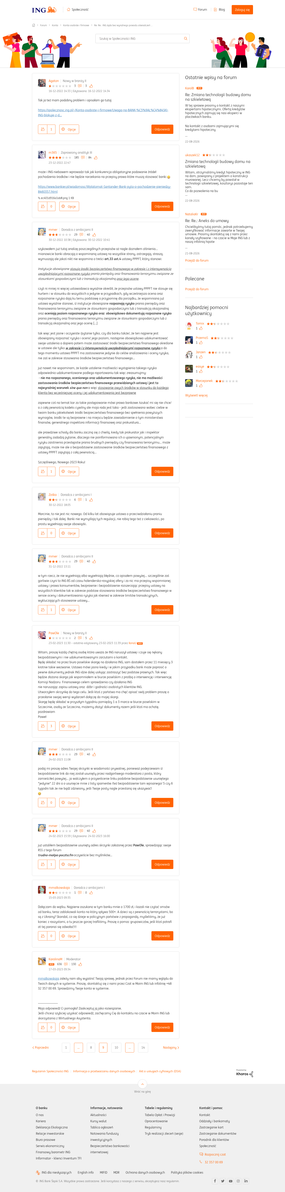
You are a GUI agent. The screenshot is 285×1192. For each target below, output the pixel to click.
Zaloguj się (242, 10)
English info (86, 1172)
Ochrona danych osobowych (145, 1172)
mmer (53, 230)
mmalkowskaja (59, 888)
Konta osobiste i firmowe (76, 25)
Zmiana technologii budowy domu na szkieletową (217, 164)
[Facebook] (215, 1181)
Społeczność (80, 9)
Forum (202, 9)
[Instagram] (238, 1181)
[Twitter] (223, 1181)
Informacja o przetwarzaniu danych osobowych (104, 1071)
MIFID (103, 1172)
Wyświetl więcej (196, 395)
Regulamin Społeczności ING (50, 1071)
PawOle (54, 633)
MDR (116, 1172)
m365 (53, 152)
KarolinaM (55, 959)
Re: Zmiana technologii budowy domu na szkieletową (218, 97)
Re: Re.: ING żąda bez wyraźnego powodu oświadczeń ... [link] (123, 25)
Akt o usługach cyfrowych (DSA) (160, 1071)
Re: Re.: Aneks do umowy (207, 220)
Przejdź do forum (197, 260)
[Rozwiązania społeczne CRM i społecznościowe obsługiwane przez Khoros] (245, 1073)
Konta (55, 25)
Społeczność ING (33, 25)
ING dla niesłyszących (57, 1172)
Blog (222, 9)
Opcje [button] (72, 129)
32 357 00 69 (214, 1162)
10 (116, 1047)
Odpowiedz (162, 129)
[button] (42, 129)
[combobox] (142, 38)
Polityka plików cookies (187, 1172)
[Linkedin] (246, 1181)
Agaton (54, 81)
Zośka (53, 495)
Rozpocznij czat (215, 1154)
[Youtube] (230, 1181)
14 (143, 1047)
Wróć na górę (142, 1091)
